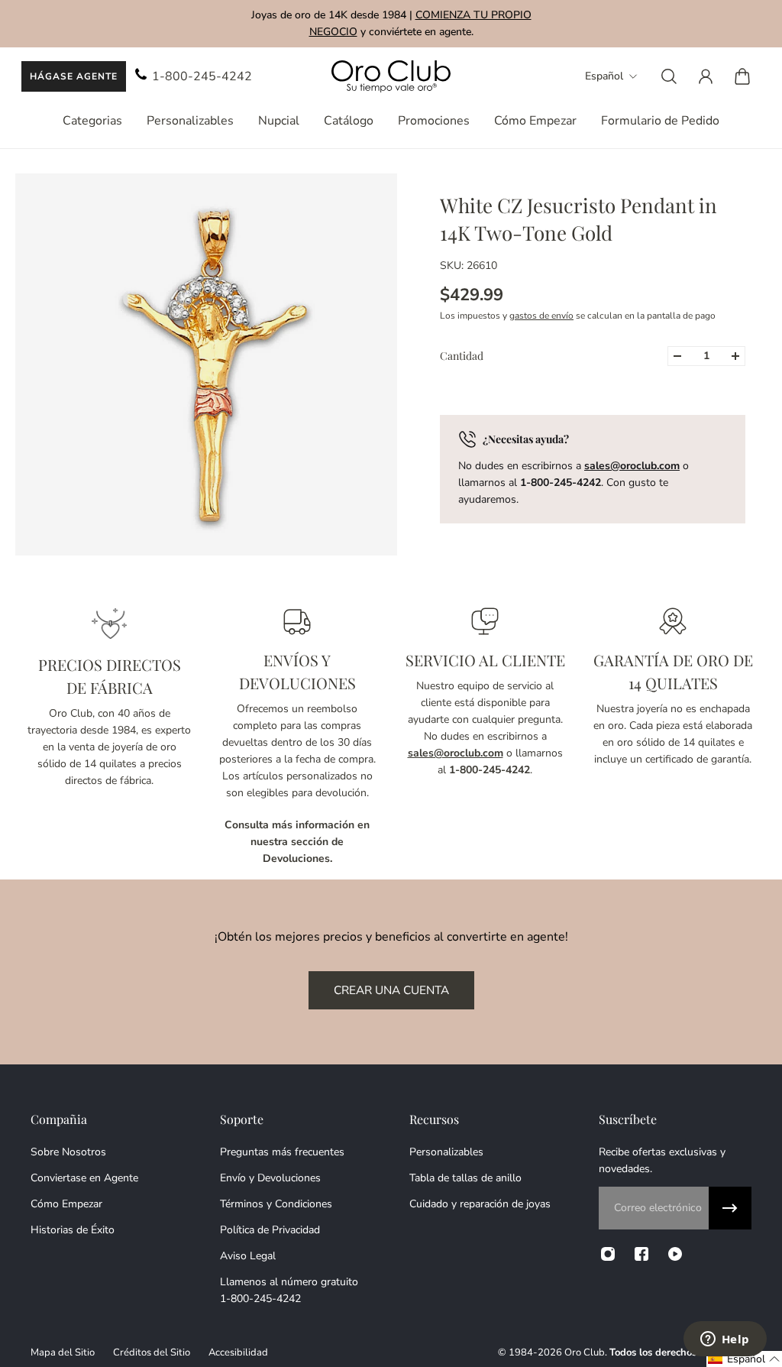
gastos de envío (541, 315)
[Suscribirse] (730, 1208)
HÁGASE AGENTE (74, 76)
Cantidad (461, 355)
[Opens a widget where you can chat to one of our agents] (725, 1340)
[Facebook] (641, 1254)
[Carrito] (742, 76)
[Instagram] (608, 1254)
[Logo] (391, 76)
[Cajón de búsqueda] (669, 76)
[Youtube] (675, 1254)
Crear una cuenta (391, 990)
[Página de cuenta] (705, 76)
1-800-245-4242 (202, 76)
